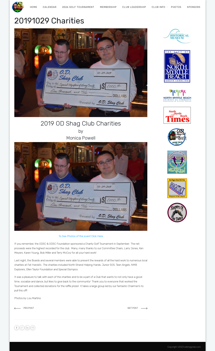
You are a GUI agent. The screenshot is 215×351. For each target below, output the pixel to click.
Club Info (158, 7)
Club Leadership (134, 7)
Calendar (50, 7)
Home (33, 7)
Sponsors (193, 7)
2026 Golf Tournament (78, 7)
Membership (108, 7)
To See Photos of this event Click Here (81, 236)
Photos (176, 7)
